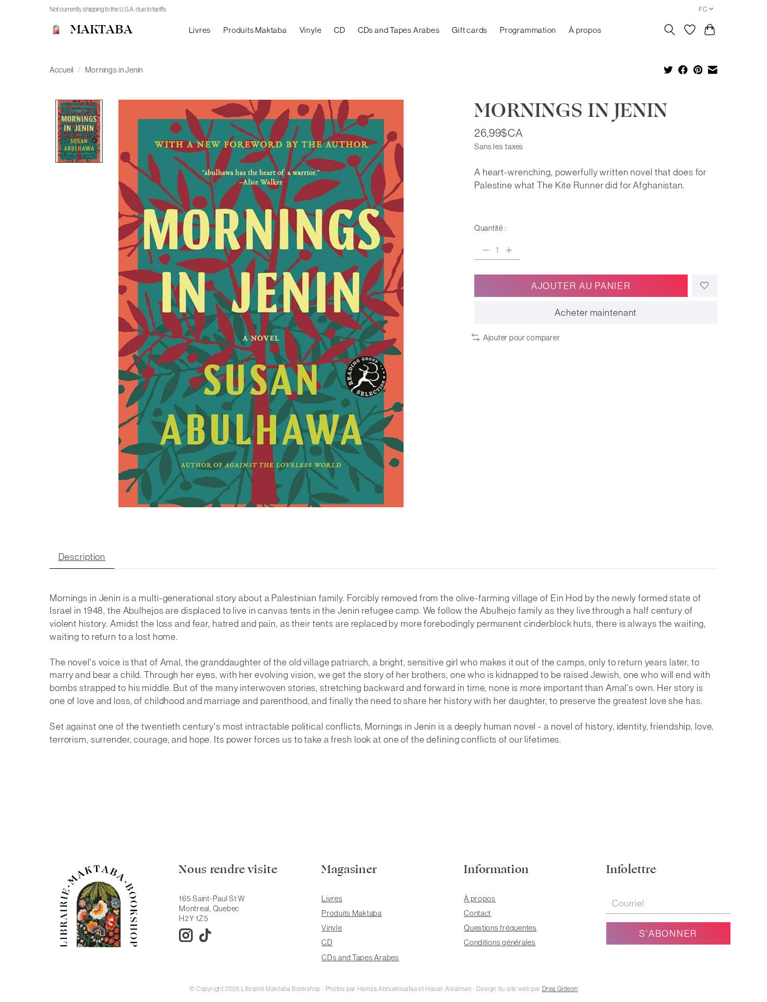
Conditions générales (500, 942)
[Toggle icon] (669, 29)
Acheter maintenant (596, 312)
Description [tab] (82, 557)
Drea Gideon (560, 989)
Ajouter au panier (581, 286)
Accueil (62, 70)
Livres (200, 30)
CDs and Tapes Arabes (398, 30)
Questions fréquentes (500, 928)
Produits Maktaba (254, 30)
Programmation (528, 30)
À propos (585, 30)
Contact (477, 913)
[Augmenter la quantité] (508, 250)
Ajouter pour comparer (521, 337)
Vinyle (310, 30)
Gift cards (469, 30)
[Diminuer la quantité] (485, 250)
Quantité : (490, 228)
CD (339, 30)
